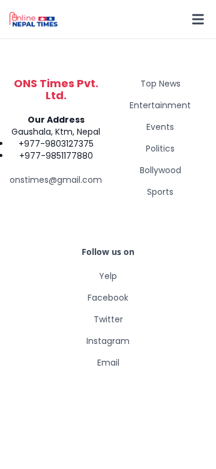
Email (108, 363)
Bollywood (160, 170)
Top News (160, 84)
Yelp (108, 276)
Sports (160, 192)
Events (160, 127)
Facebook (108, 298)
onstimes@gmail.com (56, 180)
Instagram (108, 341)
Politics (160, 149)
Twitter (108, 319)
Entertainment (160, 105)
